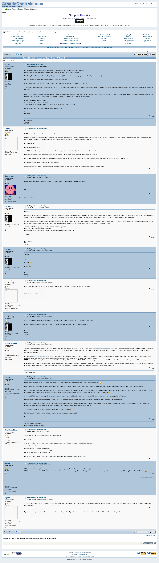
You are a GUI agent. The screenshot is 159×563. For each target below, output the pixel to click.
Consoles (104, 38)
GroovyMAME (70, 36)
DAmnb (7, 463)
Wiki (87, 47)
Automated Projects (18, 40)
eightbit (7, 498)
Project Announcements (18, 36)
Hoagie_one (9, 176)
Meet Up (128, 36)
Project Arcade (128, 38)
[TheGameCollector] (5, 493)
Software (70, 35)
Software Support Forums (70, 38)
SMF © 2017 (78, 552)
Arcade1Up (42, 43)
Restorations (42, 35)
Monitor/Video (42, 36)
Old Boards (147, 40)
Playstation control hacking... (36, 64)
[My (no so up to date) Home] (5, 89)
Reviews (147, 38)
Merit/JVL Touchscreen (104, 36)
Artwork (42, 40)
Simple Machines (86, 552)
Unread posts (51, 47)
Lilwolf (7, 128)
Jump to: (142, 543)
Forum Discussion (128, 40)
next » (154, 51)
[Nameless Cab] (5, 397)
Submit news (108, 47)
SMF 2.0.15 (71, 552)
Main (18, 35)
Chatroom (82, 47)
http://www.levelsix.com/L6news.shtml (42, 356)
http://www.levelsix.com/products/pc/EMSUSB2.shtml (101, 348)
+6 (13, 178)
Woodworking (42, 38)
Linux (70, 42)
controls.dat (42, 42)
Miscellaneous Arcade (104, 42)
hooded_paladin (11, 343)
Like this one (101, 95)
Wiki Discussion (128, 42)
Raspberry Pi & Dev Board (18, 42)
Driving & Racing (18, 38)
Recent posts (69, 47)
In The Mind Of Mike (29, 197)
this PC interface (40, 83)
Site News (128, 43)
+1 (13, 130)
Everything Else (128, 35)
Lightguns (18, 43)
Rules (76, 47)
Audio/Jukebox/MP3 (104, 35)
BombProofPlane (11, 430)
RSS (101, 47)
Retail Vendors (147, 36)
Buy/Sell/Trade (147, 35)
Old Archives (147, 42)
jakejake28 (8, 281)
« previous (149, 51)
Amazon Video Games (73, 18)
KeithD (7, 377)
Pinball (104, 40)
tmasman (8, 65)
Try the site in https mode (70, 43)
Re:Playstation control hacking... (37, 128)
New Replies (60, 47)
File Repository (94, 47)
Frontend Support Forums (70, 40)
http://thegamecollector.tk (147, 477)
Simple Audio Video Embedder (79, 554)
